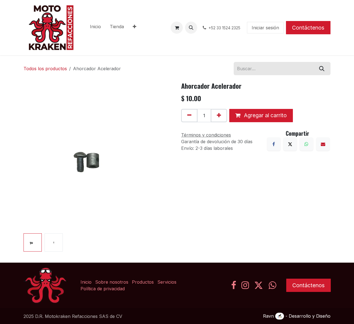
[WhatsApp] (306, 144)
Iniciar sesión (265, 27)
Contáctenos (308, 27)
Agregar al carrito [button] (265, 115)
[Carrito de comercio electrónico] (177, 28)
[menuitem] (95, 27)
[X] (290, 144)
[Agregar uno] (219, 115)
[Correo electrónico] (323, 144)
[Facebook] (273, 144)
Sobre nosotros (111, 282)
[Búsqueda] (321, 68)
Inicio (86, 282)
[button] (191, 28)
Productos (143, 282)
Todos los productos (45, 68)
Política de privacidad (102, 288)
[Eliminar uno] (189, 115)
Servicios (166, 282)
